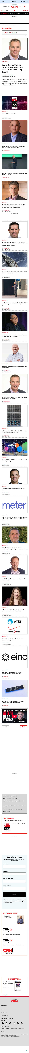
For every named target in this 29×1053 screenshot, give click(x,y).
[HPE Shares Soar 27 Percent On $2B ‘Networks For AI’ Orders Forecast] (15, 343)
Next (23, 726)
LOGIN (24, 10)
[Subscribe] (18, 990)
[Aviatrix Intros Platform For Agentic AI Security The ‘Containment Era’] (15, 556)
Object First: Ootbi (7, 811)
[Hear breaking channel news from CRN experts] (8, 951)
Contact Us (4, 1012)
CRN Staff (5, 116)
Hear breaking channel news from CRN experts (13, 944)
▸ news (7, 24)
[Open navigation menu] (2, 10)
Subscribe (5, 987)
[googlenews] (17, 1023)
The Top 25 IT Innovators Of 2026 (9, 113)
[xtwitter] (10, 1023)
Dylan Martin (6, 435)
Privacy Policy (14, 1028)
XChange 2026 (19, 13)
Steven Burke (6, 177)
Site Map (3, 1031)
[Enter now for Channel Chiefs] (8, 831)
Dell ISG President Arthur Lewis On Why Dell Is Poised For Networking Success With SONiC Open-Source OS (14, 304)
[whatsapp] (21, 1023)
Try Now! (23, 1)
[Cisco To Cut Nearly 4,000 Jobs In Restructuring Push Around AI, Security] (15, 439)
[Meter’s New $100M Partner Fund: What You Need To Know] (15, 468)
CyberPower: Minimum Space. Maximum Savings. (13, 809)
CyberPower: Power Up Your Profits (10, 798)
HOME (3, 24)
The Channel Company (7, 1018)
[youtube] (13, 1023)
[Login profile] (27, 10)
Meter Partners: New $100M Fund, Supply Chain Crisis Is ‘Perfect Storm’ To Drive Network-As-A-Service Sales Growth (14, 519)
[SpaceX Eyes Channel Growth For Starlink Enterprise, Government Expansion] (15, 252)
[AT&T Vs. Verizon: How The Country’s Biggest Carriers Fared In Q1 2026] (15, 618)
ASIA (4, 6)
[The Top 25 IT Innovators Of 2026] (15, 97)
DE (20, 6)
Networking (5, 61)
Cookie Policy (21, 1028)
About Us (3, 1008)
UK (22, 6)
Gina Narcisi (5, 583)
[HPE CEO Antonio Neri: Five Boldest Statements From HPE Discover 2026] (15, 154)
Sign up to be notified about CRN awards (13, 820)
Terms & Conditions (5, 1028)
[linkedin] (6, 1023)
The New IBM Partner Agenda (7, 917)
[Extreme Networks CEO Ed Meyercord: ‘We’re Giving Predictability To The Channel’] (15, 374)
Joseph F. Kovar (8, 75)
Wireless (13, 32)
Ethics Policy (4, 1015)
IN (6, 6)
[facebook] (2, 1023)
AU (9, 6)
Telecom (5, 32)
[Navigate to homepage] (14, 7)
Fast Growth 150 (11, 13)
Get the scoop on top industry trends (11, 934)
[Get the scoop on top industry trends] (8, 940)
